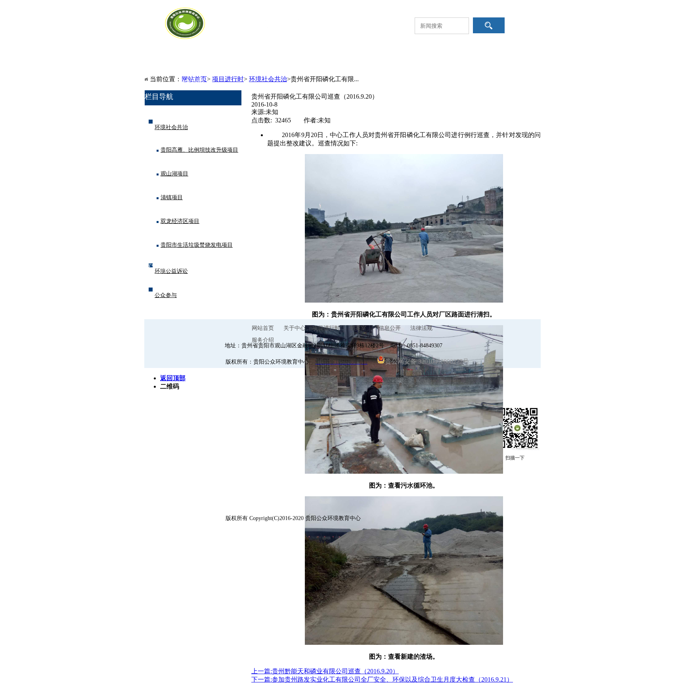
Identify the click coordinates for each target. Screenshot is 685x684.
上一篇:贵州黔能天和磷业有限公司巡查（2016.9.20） (325, 671)
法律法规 (468, 66)
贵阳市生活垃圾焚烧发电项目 (197, 245)
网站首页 (191, 66)
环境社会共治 (171, 127)
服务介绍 (191, 82)
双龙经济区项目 (180, 221)
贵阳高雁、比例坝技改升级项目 (199, 150)
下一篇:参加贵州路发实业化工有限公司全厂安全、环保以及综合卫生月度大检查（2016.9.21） (382, 679)
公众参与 (166, 295)
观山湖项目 (174, 174)
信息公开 (413, 66)
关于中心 (246, 66)
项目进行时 (302, 66)
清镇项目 (172, 197)
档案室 (357, 66)
